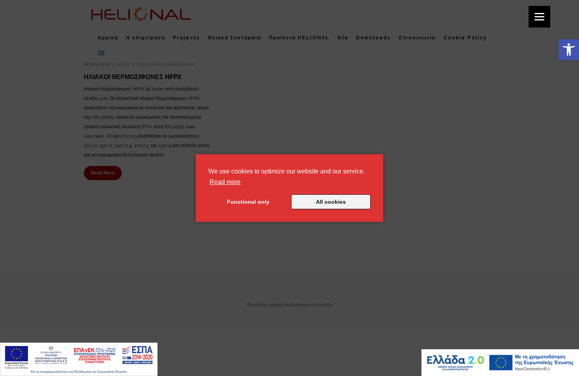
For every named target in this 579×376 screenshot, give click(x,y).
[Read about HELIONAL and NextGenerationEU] (500, 362)
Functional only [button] (248, 202)
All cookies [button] (331, 202)
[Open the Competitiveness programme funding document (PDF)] (79, 359)
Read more (225, 181)
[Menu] (539, 17)
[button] (569, 49)
